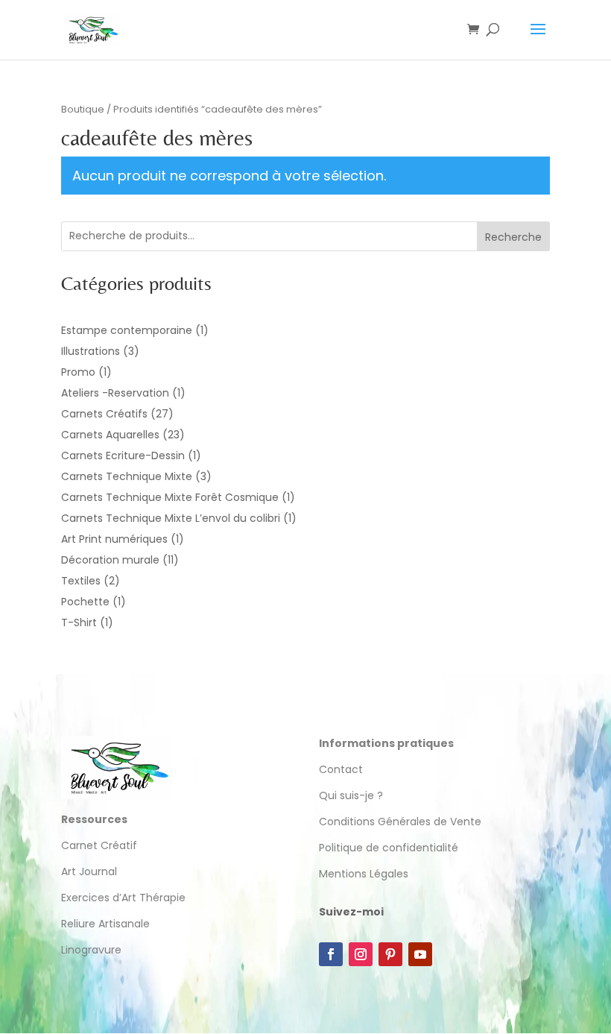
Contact (341, 769)
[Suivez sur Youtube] (420, 954)
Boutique (82, 109)
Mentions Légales (363, 873)
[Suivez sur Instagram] (361, 954)
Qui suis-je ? (351, 795)
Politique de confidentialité (390, 847)
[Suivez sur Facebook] (331, 954)
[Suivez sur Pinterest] (390, 954)
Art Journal (89, 871)
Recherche (513, 237)
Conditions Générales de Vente (400, 821)
